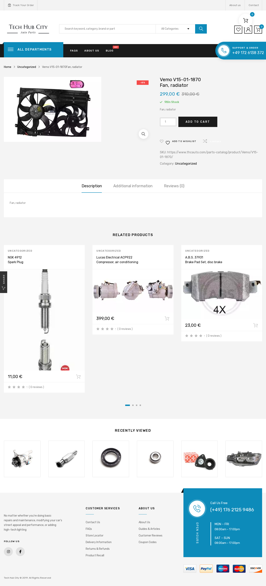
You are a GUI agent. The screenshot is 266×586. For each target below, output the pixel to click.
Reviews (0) (174, 186)
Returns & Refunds (98, 548)
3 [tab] (136, 405)
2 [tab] (133, 405)
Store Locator (94, 535)
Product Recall (95, 555)
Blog (109, 50)
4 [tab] (140, 405)
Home (7, 67)
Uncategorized (26, 67)
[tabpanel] (44, 319)
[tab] (91, 186)
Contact (254, 5)
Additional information (132, 186)
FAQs (74, 50)
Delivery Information (99, 542)
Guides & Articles (149, 529)
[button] (143, 134)
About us (235, 5)
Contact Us (93, 522)
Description (92, 186)
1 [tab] (127, 405)
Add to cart (198, 121)
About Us (144, 522)
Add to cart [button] (78, 377)
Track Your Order (23, 5)
